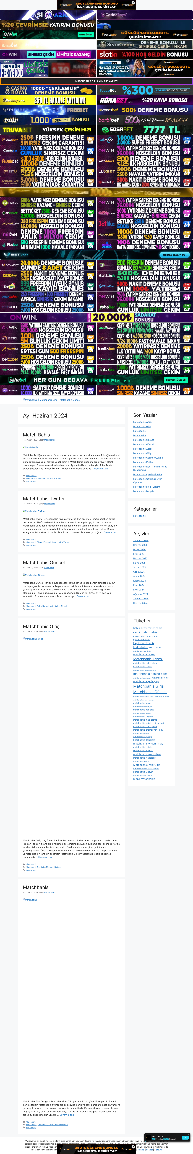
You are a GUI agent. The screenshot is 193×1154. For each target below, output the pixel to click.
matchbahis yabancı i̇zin (141, 761)
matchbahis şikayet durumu (142, 775)
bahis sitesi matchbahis (147, 628)
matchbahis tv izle (142, 747)
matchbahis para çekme (145, 726)
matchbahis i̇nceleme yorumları (143, 700)
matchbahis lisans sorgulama (143, 717)
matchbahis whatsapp (144, 757)
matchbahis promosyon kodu (148, 729)
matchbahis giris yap (146, 681)
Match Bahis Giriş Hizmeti (49, 478)
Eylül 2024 (138, 589)
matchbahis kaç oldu (143, 709)
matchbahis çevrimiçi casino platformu (146, 769)
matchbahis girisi (160, 677)
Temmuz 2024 (140, 598)
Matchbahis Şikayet (143, 440)
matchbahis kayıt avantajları (142, 707)
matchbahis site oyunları (141, 733)
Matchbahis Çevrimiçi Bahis (147, 474)
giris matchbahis (141, 639)
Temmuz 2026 (140, 540)
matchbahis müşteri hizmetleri (148, 723)
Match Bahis (36, 434)
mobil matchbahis (144, 779)
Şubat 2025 (139, 567)
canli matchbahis (145, 632)
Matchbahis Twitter (44, 498)
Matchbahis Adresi (143, 422)
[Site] (48, 140)
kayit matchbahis (143, 643)
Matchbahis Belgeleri (144, 491)
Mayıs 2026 (139, 549)
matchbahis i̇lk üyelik (162, 696)
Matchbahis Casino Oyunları (148, 457)
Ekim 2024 (138, 585)
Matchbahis (31, 475)
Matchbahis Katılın (143, 462)
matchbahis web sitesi (147, 754)
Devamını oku (101, 468)
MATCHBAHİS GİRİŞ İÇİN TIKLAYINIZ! (96, 81)
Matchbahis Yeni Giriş (146, 764)
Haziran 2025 (140, 558)
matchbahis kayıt (142, 703)
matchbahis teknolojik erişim (142, 737)
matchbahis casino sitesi (150, 674)
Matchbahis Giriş (41, 626)
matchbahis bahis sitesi (145, 663)
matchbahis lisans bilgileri (142, 713)
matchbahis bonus (142, 666)
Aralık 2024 (139, 576)
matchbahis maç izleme (145, 719)
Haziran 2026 (140, 545)
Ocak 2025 (139, 571)
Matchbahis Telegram (144, 740)
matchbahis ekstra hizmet (141, 678)
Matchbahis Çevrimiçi (35, 867)
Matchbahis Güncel (44, 562)
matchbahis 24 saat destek (142, 651)
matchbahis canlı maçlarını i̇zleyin (144, 670)
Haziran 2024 (140, 603)
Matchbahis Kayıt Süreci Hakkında (53, 1125)
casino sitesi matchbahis (145, 636)
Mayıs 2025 (139, 563)
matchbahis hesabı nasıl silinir (143, 696)
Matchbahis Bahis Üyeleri (37, 606)
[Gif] (96, 192)
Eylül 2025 (138, 554)
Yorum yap (31, 481)
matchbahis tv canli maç (148, 743)
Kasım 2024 (139, 580)
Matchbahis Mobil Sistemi (146, 486)
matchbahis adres (144, 654)
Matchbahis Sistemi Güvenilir (38, 542)
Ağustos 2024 (140, 594)
